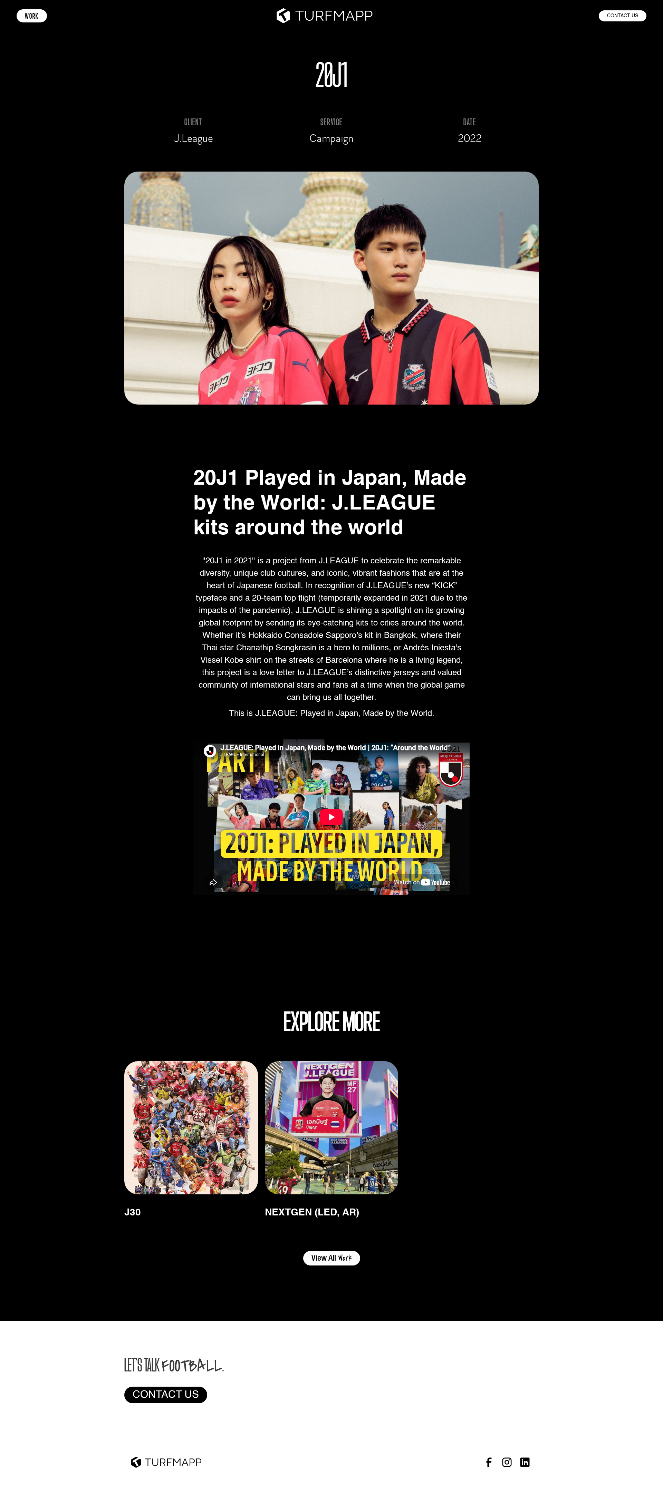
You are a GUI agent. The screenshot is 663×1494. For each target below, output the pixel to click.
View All (331, 1258)
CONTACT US (622, 15)
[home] (325, 15)
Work (32, 15)
